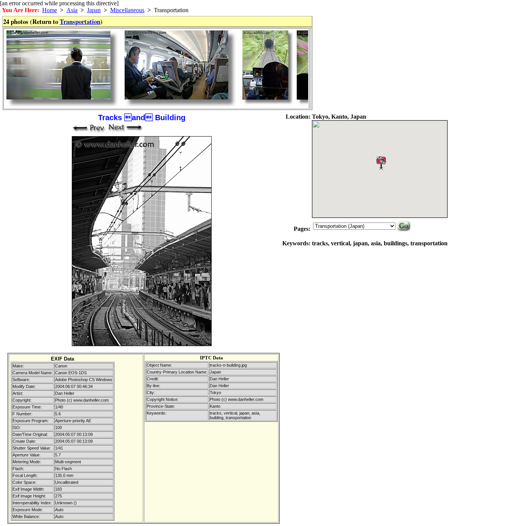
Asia (72, 10)
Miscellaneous (127, 10)
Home (49, 10)
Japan (94, 10)
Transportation (80, 21)
